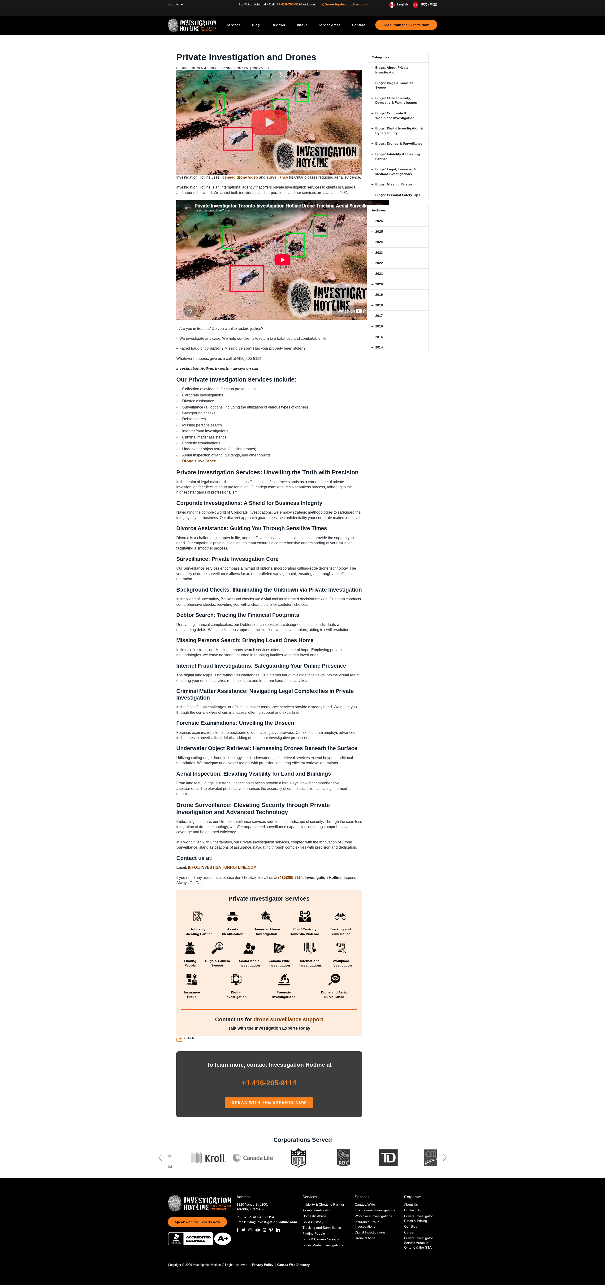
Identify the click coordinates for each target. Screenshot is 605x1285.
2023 (379, 252)
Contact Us (412, 1210)
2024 (379, 242)
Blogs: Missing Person (393, 184)
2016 (379, 326)
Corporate (412, 1197)
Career (409, 1232)
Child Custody (312, 1222)
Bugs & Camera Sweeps (320, 1239)
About (302, 25)
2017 (379, 316)
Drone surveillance (199, 461)
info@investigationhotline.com (341, 4)
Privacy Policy (263, 1265)
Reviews (278, 25)
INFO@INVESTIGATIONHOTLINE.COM (222, 867)
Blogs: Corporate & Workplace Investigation (395, 115)
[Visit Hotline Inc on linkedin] (278, 1230)
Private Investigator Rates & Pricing (418, 1218)
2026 (379, 221)
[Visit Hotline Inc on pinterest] (271, 1230)
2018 (379, 305)
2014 (379, 347)
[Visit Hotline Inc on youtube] (257, 1230)
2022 (379, 263)
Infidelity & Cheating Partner (323, 1204)
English (402, 4)
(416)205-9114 (290, 878)
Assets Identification (317, 1210)
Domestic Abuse (314, 1216)
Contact (358, 25)
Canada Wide (365, 1204)
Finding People (313, 1233)
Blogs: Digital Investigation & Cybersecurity (399, 130)
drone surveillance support (288, 1019)
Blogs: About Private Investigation (392, 70)
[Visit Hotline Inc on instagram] (250, 1230)
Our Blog (410, 1226)
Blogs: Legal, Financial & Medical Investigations (395, 171)
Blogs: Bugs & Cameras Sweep (394, 85)
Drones (241, 68)
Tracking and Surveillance (321, 1227)
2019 (379, 295)
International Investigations (375, 1210)
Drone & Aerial (365, 1238)
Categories (380, 57)
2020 (379, 284)
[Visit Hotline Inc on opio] (264, 1230)
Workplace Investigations (373, 1216)
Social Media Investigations (322, 1245)
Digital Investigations (370, 1232)
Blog (256, 25)
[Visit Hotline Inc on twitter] (243, 1230)
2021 (379, 273)
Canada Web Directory (293, 1265)
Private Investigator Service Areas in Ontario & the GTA (418, 1242)
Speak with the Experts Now (406, 25)
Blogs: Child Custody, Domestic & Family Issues (396, 100)
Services (233, 25)
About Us (411, 1204)
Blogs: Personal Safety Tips (397, 195)
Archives (379, 210)
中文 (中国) (429, 4)
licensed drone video (239, 177)
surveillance (277, 177)
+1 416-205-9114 (290, 4)
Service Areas (329, 25)
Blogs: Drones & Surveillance (204, 68)
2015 (379, 337)
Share (190, 1038)
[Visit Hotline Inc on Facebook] (237, 1230)
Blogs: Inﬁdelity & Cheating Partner (397, 156)
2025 (379, 231)
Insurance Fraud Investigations (367, 1224)
